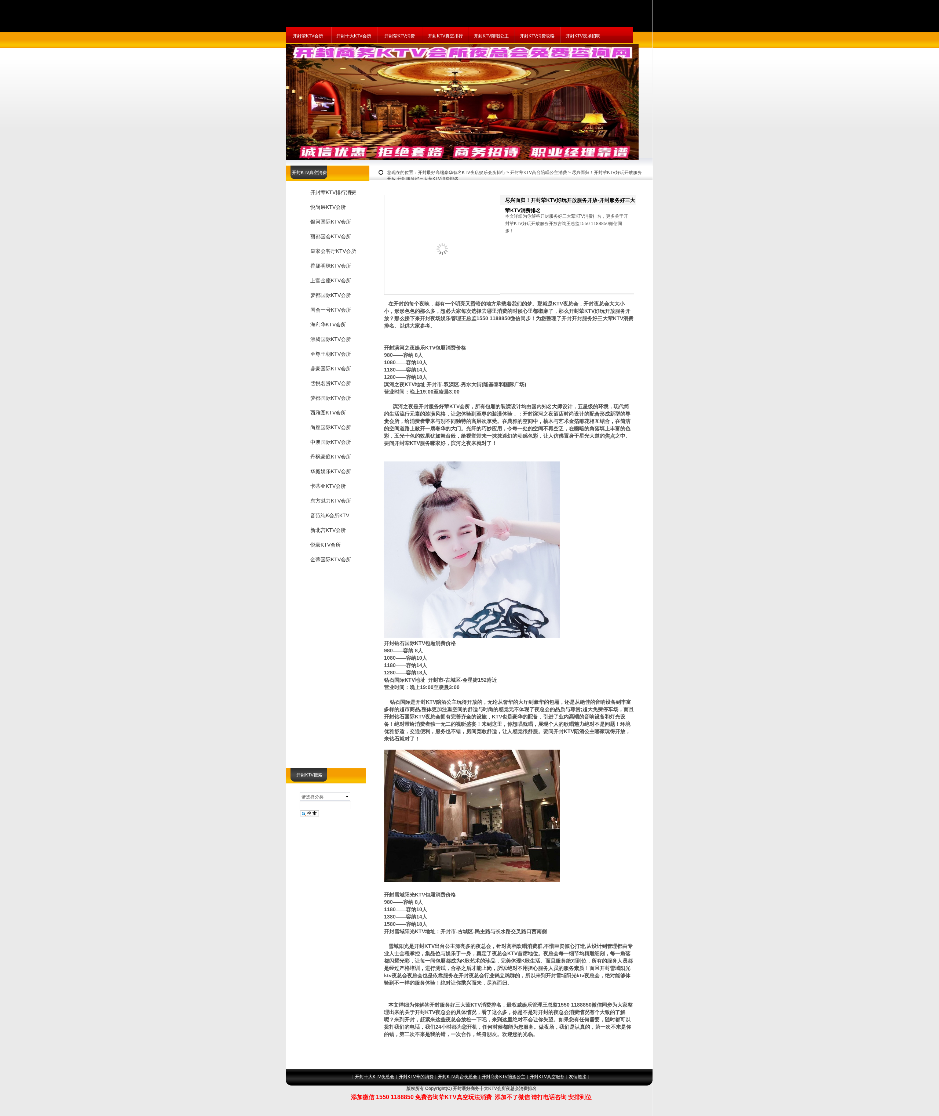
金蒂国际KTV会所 (330, 559)
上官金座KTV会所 (330, 280)
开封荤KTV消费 (399, 36)
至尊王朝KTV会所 (330, 354)
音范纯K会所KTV (329, 515)
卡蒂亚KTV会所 (328, 486)
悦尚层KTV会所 (328, 207)
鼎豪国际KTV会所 (330, 369)
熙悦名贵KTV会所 (330, 383)
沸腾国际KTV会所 (330, 339)
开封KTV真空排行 (445, 36)
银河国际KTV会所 (330, 222)
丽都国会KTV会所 (330, 236)
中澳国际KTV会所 (330, 442)
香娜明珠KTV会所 (330, 266)
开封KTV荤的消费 (416, 1076)
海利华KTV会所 (328, 324)
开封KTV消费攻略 (537, 36)
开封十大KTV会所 (353, 36)
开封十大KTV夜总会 (374, 1076)
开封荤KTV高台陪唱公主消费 (538, 172)
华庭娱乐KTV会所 (330, 471)
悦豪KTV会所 (325, 545)
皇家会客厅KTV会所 (333, 251)
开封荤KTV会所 (308, 36)
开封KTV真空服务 (547, 1076)
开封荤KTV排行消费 (333, 192)
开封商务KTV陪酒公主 (503, 1076)
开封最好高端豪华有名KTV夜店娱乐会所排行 (461, 172)
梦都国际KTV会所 (330, 295)
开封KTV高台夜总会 (457, 1076)
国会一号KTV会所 (330, 310)
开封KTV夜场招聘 (583, 36)
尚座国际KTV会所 (330, 427)
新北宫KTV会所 (328, 530)
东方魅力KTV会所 (330, 501)
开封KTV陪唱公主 (491, 36)
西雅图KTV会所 (328, 413)
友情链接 (578, 1076)
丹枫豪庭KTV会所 (330, 457)
